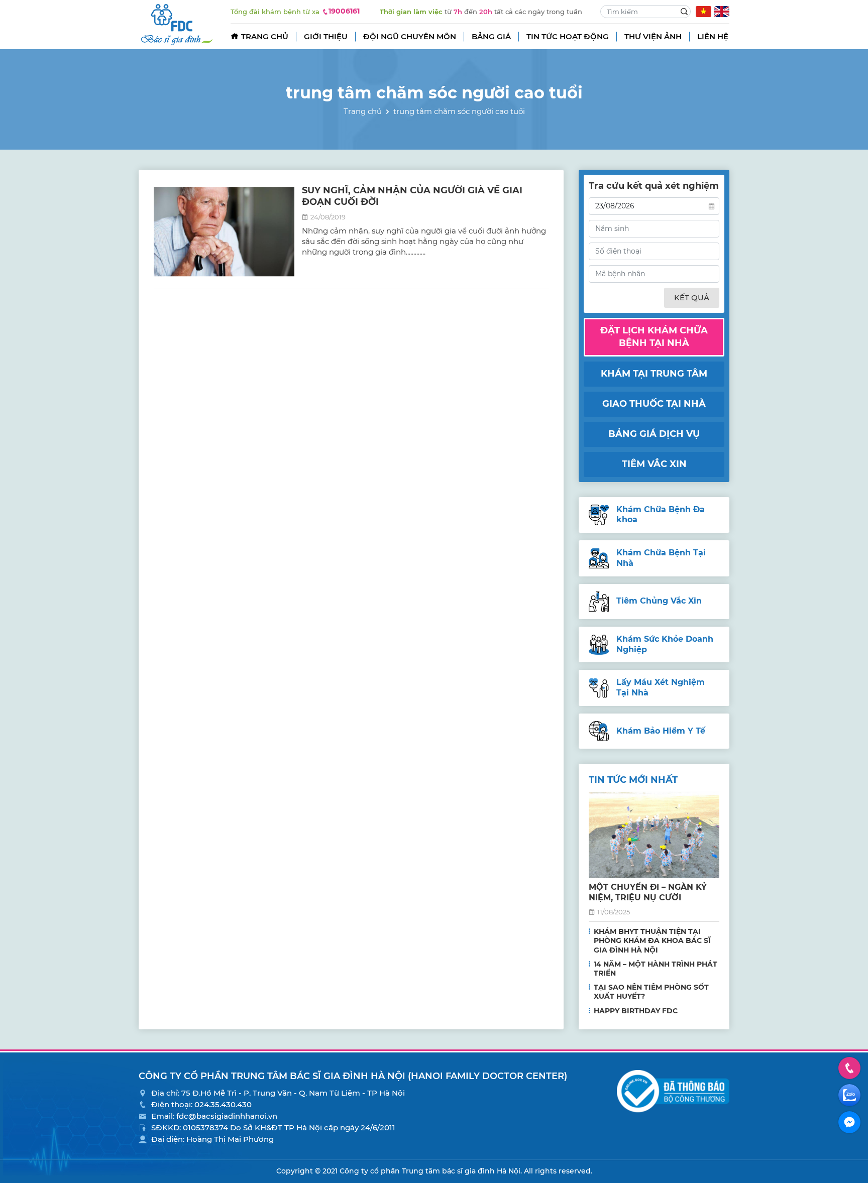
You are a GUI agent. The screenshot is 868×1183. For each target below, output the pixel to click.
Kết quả (691, 297)
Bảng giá (491, 36)
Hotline (849, 1068)
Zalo (849, 1095)
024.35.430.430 (223, 1104)
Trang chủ (264, 36)
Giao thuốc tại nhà (654, 403)
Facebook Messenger (849, 1122)
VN (703, 11)
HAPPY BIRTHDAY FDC (636, 1010)
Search (684, 11)
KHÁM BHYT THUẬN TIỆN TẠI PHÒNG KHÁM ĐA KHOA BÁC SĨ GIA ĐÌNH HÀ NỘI (652, 940)
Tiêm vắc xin (654, 463)
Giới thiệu (326, 36)
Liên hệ (712, 36)
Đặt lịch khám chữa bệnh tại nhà (654, 336)
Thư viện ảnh (653, 36)
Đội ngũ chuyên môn (409, 36)
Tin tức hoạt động (567, 36)
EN (721, 11)
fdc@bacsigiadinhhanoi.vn (226, 1116)
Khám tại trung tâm (654, 373)
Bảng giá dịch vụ (654, 433)
